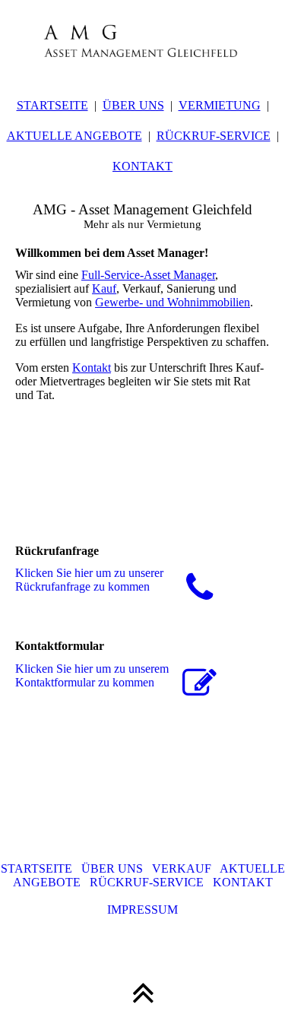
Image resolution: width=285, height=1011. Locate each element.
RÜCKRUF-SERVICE (214, 135)
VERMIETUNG (220, 105)
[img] (142, 38)
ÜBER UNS (133, 105)
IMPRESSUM (142, 909)
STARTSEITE (52, 105)
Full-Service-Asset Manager (148, 274)
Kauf (104, 288)
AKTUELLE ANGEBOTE (74, 135)
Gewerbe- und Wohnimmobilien (172, 302)
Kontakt (91, 367)
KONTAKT (142, 166)
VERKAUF (186, 868)
